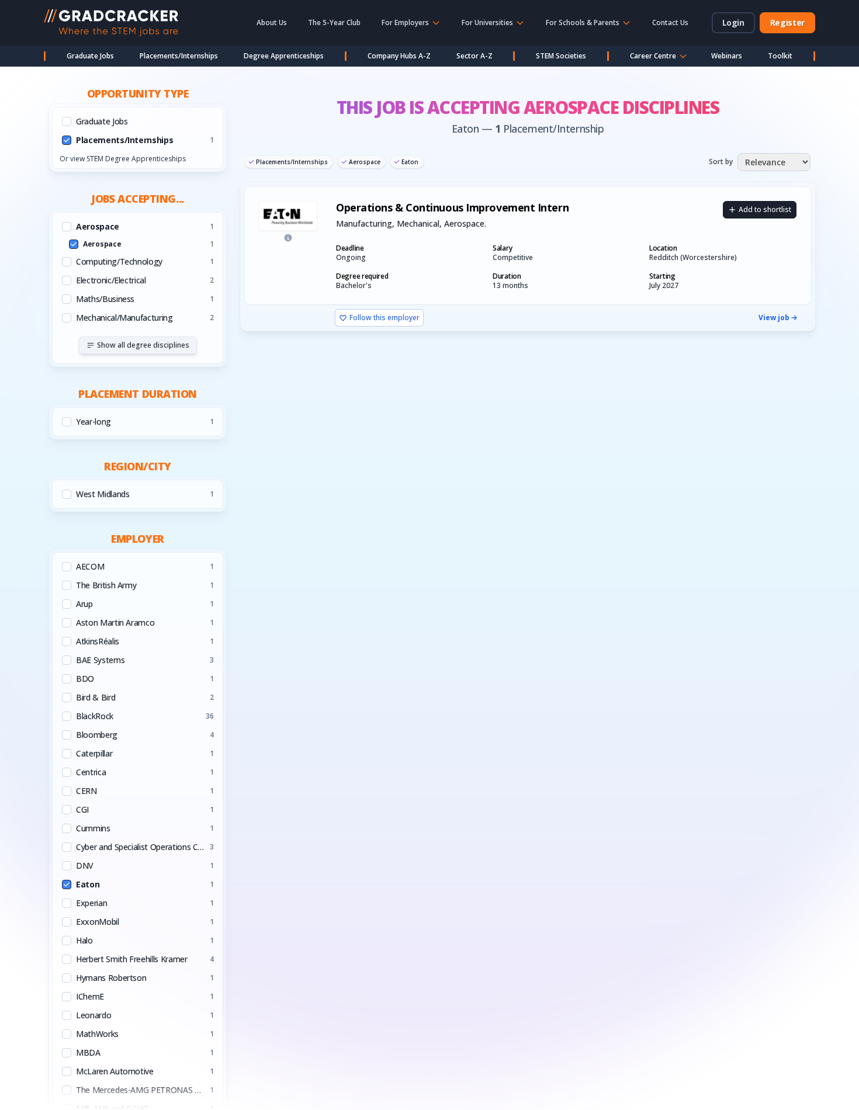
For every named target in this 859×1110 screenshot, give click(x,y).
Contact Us (670, 22)
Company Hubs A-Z (399, 56)
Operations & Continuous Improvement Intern (452, 207)
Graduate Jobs (90, 56)
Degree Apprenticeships (284, 56)
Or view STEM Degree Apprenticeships (123, 159)
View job (773, 317)
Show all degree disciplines (143, 345)
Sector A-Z (474, 56)
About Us (272, 22)
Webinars (726, 56)
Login (733, 22)
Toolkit (780, 56)
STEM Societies (561, 56)
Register (787, 22)
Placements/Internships (179, 56)
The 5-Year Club (334, 22)
